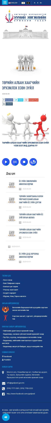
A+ (41, 3)
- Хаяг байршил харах (11, 283)
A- (34, 3)
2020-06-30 (5, 94)
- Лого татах (7, 280)
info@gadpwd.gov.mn (15, 383)
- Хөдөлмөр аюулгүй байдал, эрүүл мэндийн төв (22, 346)
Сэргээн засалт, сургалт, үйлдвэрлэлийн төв (29, 317)
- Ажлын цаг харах (10, 286)
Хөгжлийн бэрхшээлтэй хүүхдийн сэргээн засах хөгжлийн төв (30, 308)
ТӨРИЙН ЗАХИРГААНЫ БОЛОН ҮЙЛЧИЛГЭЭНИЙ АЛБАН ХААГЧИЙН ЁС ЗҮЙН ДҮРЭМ (31, 199)
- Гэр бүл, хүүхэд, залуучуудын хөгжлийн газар (22, 337)
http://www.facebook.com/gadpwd (21, 394)
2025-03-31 (16, 246)
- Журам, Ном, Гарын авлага (14, 296)
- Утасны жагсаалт (10, 290)
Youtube (7, 360)
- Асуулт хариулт (9, 293)
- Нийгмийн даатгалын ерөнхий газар (17, 331)
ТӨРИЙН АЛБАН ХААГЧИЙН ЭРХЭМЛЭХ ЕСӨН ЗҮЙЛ (20, 85)
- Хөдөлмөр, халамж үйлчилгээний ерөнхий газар (23, 334)
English (14, 3)
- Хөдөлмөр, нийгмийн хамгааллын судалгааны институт (22, 341)
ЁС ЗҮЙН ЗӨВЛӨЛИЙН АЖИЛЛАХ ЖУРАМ (28, 182)
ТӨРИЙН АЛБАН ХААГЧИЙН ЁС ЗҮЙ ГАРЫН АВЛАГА (31, 216)
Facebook (7, 356)
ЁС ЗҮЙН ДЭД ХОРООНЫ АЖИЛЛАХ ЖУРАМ (29, 255)
